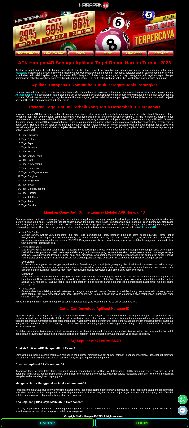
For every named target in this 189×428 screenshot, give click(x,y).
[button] (182, 410)
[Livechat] (182, 414)
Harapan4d (21, 72)
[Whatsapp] (182, 403)
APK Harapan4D (147, 227)
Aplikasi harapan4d (26, 94)
